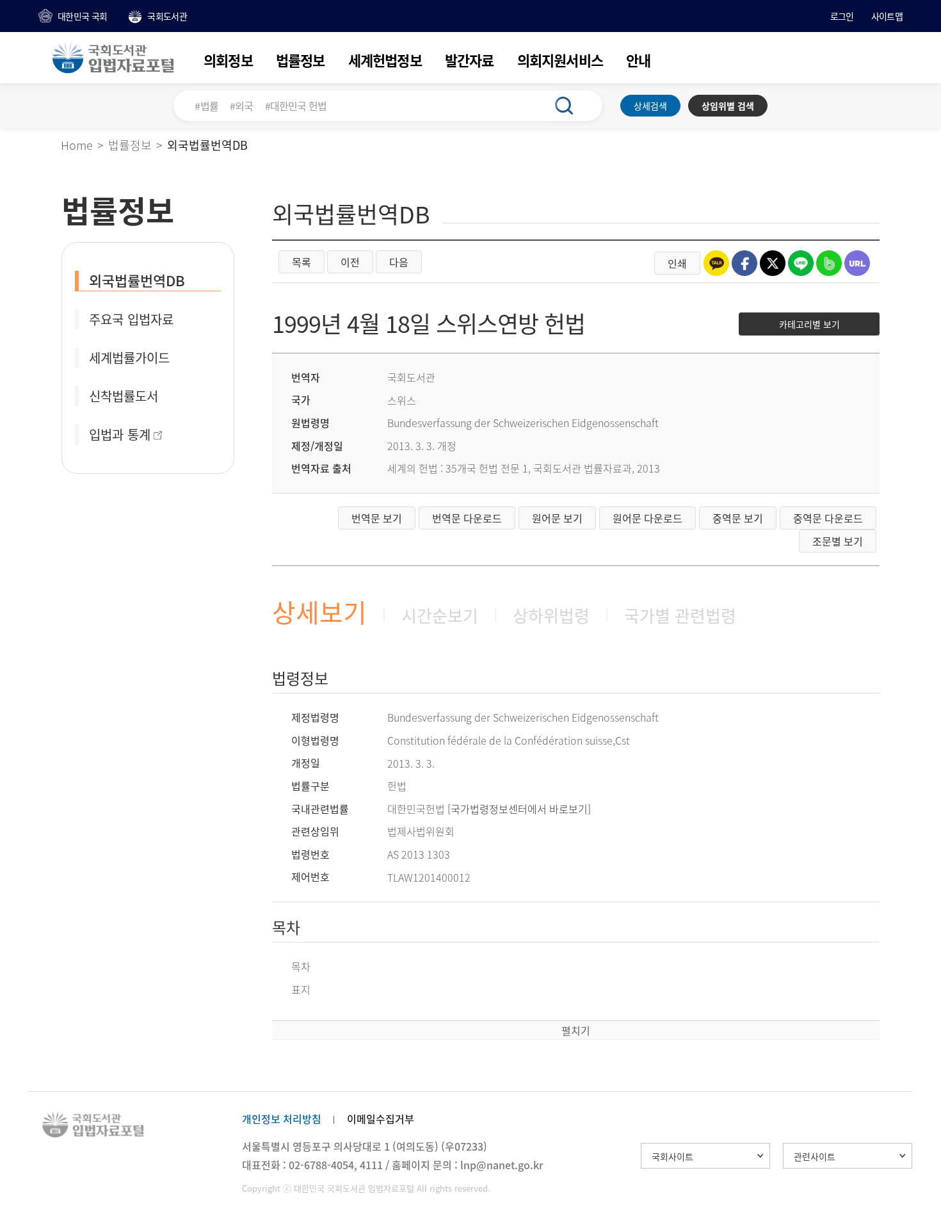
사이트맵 (887, 16)
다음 (398, 262)
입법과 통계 (119, 434)
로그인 (842, 16)
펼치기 (575, 1030)
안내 (638, 59)
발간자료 (469, 59)
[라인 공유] (801, 263)
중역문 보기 (737, 518)
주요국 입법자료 (131, 319)
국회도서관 (167, 16)
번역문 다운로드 (467, 518)
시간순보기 (439, 615)
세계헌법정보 (385, 59)
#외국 (241, 105)
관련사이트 (814, 1156)
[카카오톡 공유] (716, 263)
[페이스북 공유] (744, 263)
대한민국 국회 (82, 16)
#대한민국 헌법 (296, 105)
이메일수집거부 (380, 1118)
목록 (301, 262)
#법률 (206, 105)
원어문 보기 (557, 518)
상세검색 (650, 105)
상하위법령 (551, 615)
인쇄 (677, 263)
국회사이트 (672, 1156)
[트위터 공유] (772, 263)
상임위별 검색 (728, 105)
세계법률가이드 (129, 357)
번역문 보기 (376, 518)
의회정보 (228, 59)
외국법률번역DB (137, 280)
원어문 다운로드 (647, 518)
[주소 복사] (857, 263)
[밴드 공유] (829, 263)
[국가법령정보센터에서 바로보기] (519, 808)
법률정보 (300, 59)
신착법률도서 (123, 396)
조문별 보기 (837, 541)
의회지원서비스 (560, 59)
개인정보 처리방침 (281, 1118)
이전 (350, 262)
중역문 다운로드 (828, 518)
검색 (571, 105)
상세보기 (319, 612)
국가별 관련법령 (680, 615)
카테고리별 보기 (809, 324)
